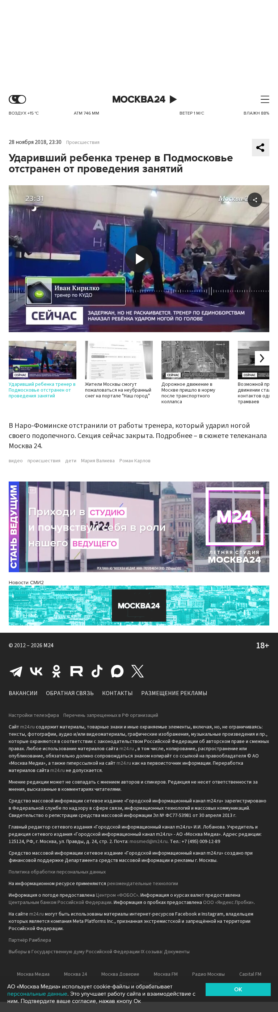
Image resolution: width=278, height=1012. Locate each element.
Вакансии (23, 693)
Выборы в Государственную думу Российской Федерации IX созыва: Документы (99, 951)
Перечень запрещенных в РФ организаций (110, 715)
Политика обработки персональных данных (57, 872)
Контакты (117, 693)
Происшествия (83, 142)
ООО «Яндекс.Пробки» (228, 902)
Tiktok (97, 671)
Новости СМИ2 (26, 582)
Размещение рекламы (174, 693)
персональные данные (37, 993)
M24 (48, 645)
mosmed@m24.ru (149, 841)
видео (16, 460)
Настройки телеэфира (34, 715)
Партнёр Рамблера (30, 940)
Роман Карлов (135, 460)
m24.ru (27, 727)
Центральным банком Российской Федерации (60, 902)
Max (117, 671)
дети (70, 460)
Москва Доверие (120, 974)
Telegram (16, 671)
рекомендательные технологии (142, 883)
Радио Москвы (208, 974)
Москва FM (166, 974)
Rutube (77, 671)
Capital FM (250, 974)
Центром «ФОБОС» (117, 895)
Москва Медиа (33, 974)
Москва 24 (139, 99)
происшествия (44, 460)
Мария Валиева (98, 460)
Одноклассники (56, 671)
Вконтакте (36, 671)
